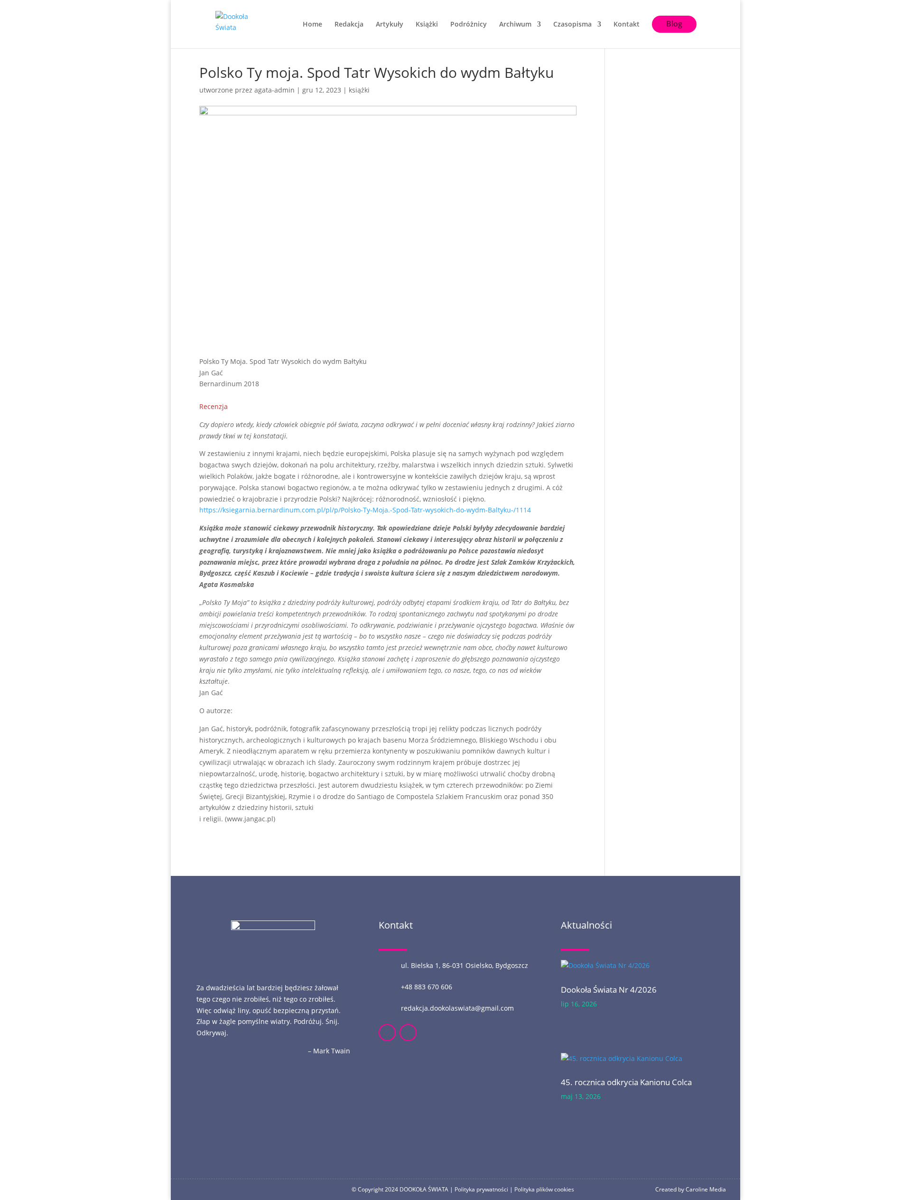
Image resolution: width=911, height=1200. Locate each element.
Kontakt (627, 24)
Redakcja (349, 24)
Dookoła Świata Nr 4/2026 (609, 989)
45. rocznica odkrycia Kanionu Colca (626, 1082)
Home (312, 24)
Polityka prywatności (481, 1189)
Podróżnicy (468, 24)
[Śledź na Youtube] (408, 1032)
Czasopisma (572, 24)
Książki (427, 24)
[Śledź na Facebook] (387, 1032)
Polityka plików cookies (544, 1189)
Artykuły (389, 24)
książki (359, 89)
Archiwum (515, 24)
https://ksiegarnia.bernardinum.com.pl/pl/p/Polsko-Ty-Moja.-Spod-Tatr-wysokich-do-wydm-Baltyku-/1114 (365, 509)
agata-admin (274, 89)
